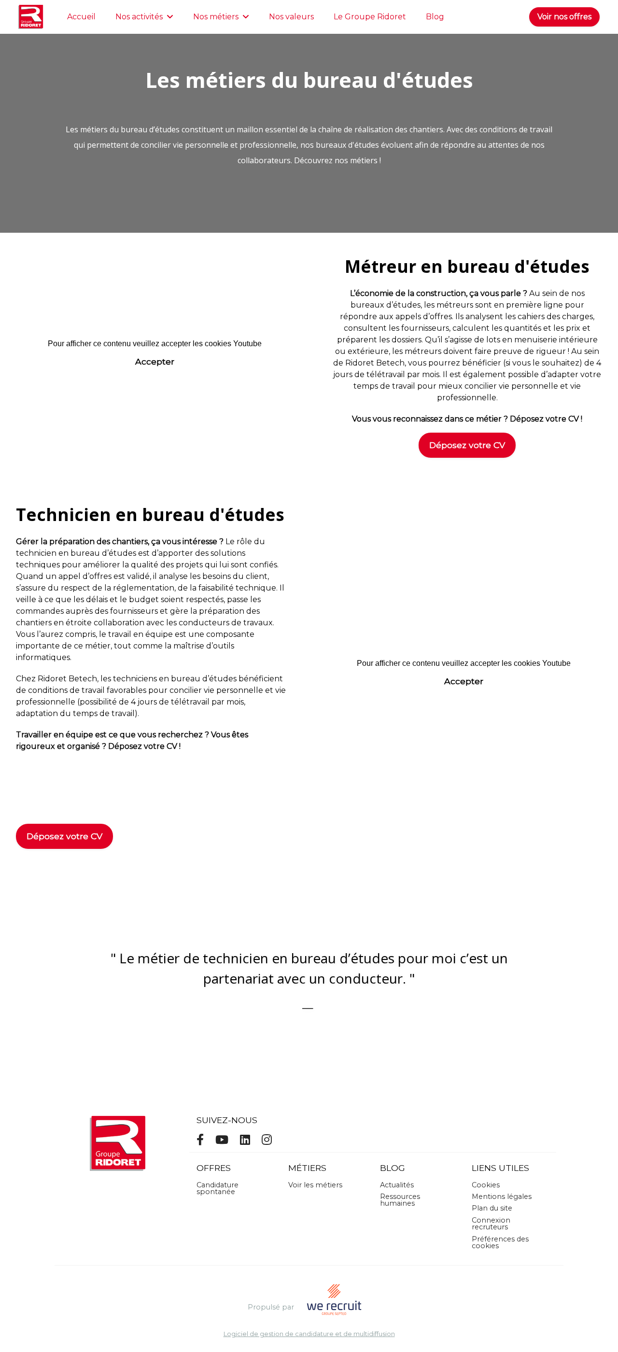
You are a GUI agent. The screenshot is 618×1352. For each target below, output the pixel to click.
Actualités (397, 1185)
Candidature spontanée (218, 1188)
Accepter (154, 361)
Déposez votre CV (467, 445)
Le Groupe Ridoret (370, 16)
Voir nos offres (564, 16)
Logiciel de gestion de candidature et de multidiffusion (309, 1334)
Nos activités (139, 16)
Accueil (81, 16)
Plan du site (492, 1208)
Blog (435, 16)
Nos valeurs (291, 16)
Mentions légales (502, 1196)
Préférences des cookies (500, 1242)
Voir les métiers (315, 1185)
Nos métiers (216, 16)
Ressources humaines (400, 1200)
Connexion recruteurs (491, 1223)
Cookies (486, 1185)
